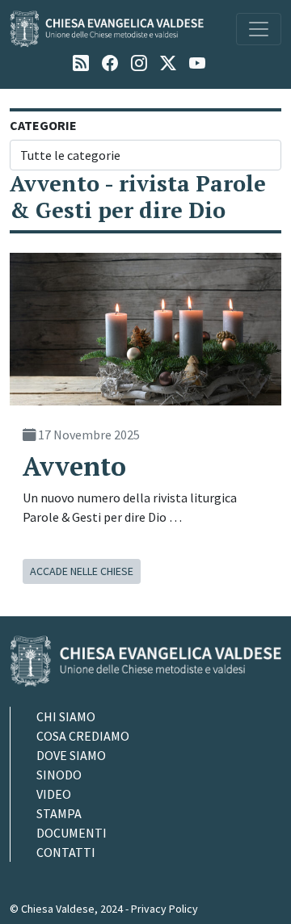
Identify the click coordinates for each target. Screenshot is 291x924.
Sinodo (59, 774)
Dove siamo (71, 755)
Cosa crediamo (82, 736)
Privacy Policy (164, 908)
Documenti (71, 833)
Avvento (74, 466)
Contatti (65, 852)
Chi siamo (65, 716)
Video (53, 794)
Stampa (59, 813)
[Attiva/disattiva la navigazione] (258, 29)
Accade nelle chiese (81, 571)
